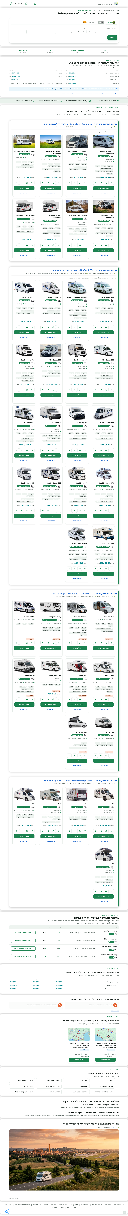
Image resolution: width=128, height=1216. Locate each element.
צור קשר (54, 1208)
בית (118, 10)
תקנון (62, 1208)
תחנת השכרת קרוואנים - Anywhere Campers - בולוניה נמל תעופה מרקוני (79, 124)
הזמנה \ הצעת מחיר (103, 188)
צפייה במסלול (105, 1059)
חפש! (112, 37)
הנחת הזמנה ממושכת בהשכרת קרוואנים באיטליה (42, 1005)
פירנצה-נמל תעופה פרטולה (104, 1092)
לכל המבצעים (115, 1011)
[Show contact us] (6, 1211)
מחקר (46, 1205)
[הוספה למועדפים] (111, 183)
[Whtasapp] (26, 3)
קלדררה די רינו (55, 1092)
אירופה (100, 10)
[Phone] (31, 3)
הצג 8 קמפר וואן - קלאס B (24, 932)
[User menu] (11, 3)
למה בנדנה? (63, 1205)
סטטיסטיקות (37, 1205)
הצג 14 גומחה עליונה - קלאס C (23, 948)
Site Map (8, 1205)
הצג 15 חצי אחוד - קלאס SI (23, 940)
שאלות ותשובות (97, 1205)
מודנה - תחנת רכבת (106, 1086)
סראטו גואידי (82, 1086)
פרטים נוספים (104, 193)
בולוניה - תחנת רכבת (53, 1080)
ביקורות (53, 1205)
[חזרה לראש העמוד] (124, 1212)
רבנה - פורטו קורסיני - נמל (24, 1092)
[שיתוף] (101, 183)
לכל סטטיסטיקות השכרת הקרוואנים (71, 93)
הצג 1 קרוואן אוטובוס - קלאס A (23, 956)
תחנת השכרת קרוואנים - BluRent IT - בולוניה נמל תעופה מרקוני (84, 270)
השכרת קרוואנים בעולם (109, 10)
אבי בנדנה (115, 1127)
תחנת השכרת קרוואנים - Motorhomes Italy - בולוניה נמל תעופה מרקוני (80, 780)
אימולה (110, 1080)
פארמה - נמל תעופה (53, 1086)
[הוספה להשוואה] (106, 183)
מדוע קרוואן (74, 1205)
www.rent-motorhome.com (115, 1205)
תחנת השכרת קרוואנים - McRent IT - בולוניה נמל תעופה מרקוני (84, 593)
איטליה (95, 10)
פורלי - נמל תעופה (27, 1086)
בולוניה (84, 1080)
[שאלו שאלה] (95, 183)
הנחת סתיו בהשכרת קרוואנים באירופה (100, 1005)
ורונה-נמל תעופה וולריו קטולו (23, 1080)
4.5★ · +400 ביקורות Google (107, 100)
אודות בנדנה (85, 1205)
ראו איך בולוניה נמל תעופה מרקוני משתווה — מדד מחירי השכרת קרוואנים (100, 93)
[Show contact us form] (35, 3)
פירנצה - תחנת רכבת (80, 1092)
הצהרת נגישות (71, 1208)
